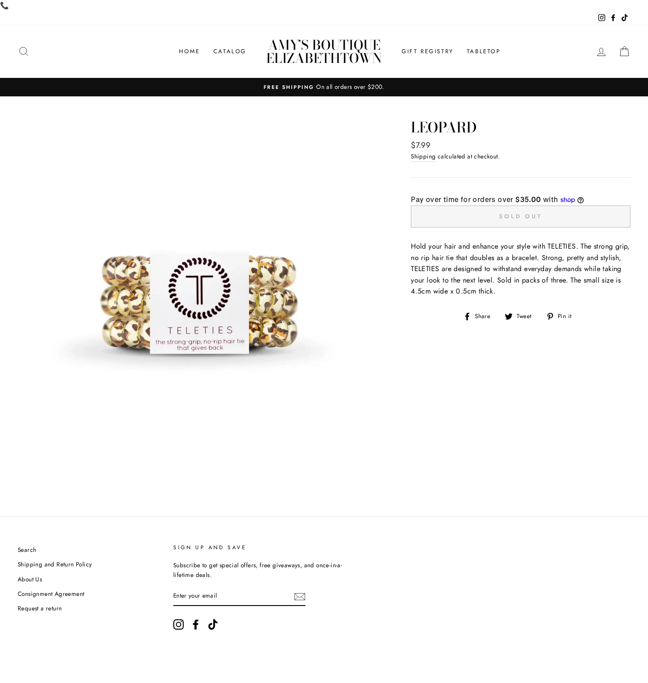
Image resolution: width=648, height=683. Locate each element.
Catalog (229, 51)
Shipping (423, 156)
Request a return (40, 608)
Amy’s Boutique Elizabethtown (324, 51)
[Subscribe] (299, 596)
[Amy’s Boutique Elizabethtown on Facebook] (195, 624)
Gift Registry (428, 51)
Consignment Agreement (51, 593)
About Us (30, 579)
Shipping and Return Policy (55, 564)
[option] (324, 87)
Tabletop (484, 51)
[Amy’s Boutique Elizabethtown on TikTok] (213, 624)
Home (189, 51)
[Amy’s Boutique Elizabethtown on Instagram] (178, 624)
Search (27, 549)
